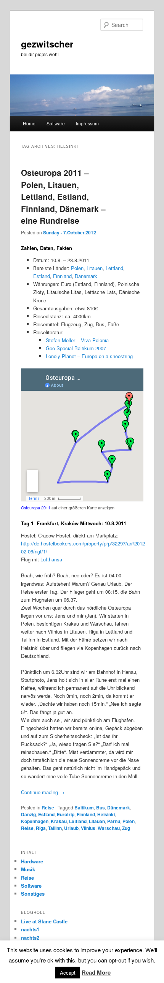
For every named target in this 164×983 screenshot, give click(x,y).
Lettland (114, 268)
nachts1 (30, 929)
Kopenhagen (34, 821)
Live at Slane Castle (44, 921)
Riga (41, 828)
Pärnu (113, 821)
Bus (100, 807)
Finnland (62, 276)
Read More (96, 972)
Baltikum (84, 807)
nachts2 (30, 937)
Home (29, 123)
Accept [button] (68, 972)
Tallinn (55, 828)
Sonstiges (33, 893)
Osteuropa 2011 (35, 507)
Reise (48, 807)
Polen (77, 268)
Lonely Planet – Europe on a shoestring (89, 356)
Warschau (109, 828)
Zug (126, 828)
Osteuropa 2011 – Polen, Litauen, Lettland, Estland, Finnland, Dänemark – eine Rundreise (63, 196)
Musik (28, 869)
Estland (41, 276)
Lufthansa (51, 559)
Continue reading (42, 792)
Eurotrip (65, 814)
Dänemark (86, 276)
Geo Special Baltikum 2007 (76, 348)
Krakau (59, 821)
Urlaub (71, 828)
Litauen (95, 268)
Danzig (28, 814)
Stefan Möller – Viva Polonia (77, 340)
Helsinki (106, 814)
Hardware (32, 861)
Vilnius (88, 828)
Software (56, 123)
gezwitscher (47, 43)
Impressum (87, 123)
